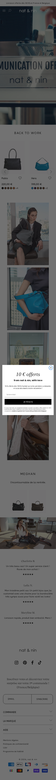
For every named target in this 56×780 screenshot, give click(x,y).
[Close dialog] (51, 368)
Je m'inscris (28, 401)
